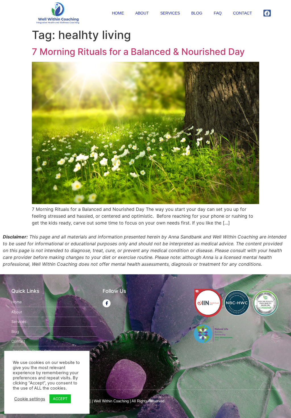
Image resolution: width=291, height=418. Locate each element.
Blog (196, 13)
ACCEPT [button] (60, 398)
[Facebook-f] (107, 303)
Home (118, 13)
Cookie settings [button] (29, 398)
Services (170, 13)
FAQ (218, 13)
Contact (242, 13)
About (142, 13)
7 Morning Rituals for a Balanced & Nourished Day (138, 51)
